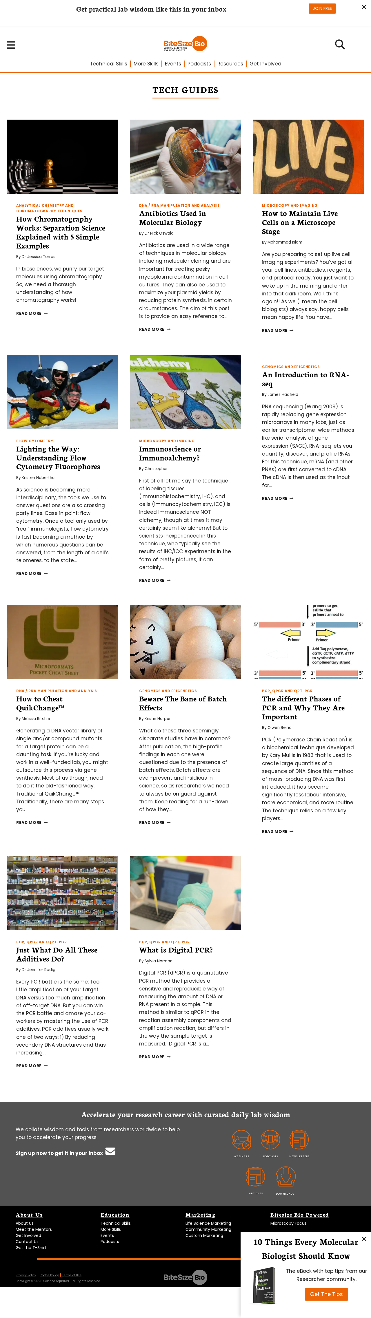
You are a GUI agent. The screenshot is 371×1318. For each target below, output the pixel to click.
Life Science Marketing (208, 1223)
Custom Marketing (204, 1235)
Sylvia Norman (158, 961)
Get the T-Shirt (31, 1248)
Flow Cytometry (34, 441)
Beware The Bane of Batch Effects (183, 702)
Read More (32, 313)
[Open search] (340, 46)
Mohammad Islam (285, 242)
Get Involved (265, 63)
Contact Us (27, 1241)
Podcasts (199, 63)
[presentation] (62, 157)
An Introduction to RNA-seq (305, 378)
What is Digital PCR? (175, 949)
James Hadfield (283, 394)
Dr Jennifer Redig (38, 969)
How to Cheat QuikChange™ (39, 702)
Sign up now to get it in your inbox (60, 1153)
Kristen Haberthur (39, 477)
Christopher (156, 468)
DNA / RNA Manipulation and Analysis (179, 205)
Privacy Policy (26, 1275)
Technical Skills (108, 63)
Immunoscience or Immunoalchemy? (170, 453)
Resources (230, 63)
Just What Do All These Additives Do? (56, 954)
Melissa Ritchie (36, 718)
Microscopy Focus (288, 1223)
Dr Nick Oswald (159, 233)
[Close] (364, 1238)
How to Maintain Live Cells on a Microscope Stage (300, 222)
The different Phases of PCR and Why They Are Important (303, 707)
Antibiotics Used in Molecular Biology (172, 217)
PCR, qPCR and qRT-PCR (287, 691)
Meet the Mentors (34, 1229)
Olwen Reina (280, 727)
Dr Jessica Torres (38, 256)
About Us (25, 1223)
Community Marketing (208, 1229)
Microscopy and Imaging (290, 205)
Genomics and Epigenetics (291, 367)
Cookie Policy (49, 1275)
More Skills (146, 63)
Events (173, 63)
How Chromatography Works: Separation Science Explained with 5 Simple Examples (60, 231)
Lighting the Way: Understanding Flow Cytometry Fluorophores (58, 457)
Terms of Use (71, 1275)
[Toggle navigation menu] (11, 45)
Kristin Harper (158, 718)
